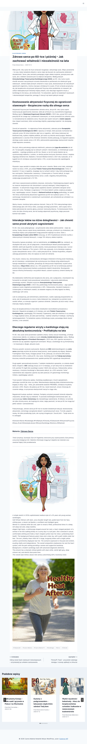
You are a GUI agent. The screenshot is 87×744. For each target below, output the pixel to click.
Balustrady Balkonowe (72, 715)
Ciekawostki (17, 648)
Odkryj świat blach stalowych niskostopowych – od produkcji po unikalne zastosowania (25, 659)
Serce (58, 648)
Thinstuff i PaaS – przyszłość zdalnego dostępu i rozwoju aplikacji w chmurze (64, 659)
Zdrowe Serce (20, 65)
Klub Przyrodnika (12, 707)
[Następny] (82, 700)
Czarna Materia (27, 648)
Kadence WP (63, 739)
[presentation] (14, 686)
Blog (13, 53)
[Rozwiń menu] (83, 3)
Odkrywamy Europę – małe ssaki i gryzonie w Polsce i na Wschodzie (14, 701)
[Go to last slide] (4, 700)
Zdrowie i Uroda (21, 53)
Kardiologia (50, 648)
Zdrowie (64, 648)
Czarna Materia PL (39, 648)
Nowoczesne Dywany (43, 709)
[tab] (40, 723)
